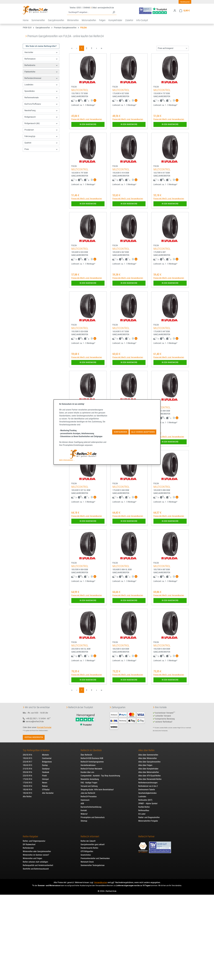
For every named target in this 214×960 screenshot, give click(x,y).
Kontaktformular (44, 727)
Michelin (45, 755)
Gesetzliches (86, 855)
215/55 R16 (27, 769)
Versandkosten (100, 882)
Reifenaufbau (143, 810)
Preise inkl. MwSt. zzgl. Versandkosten (86, 119)
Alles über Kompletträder (148, 769)
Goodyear (46, 769)
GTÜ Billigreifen (87, 851)
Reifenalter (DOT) (145, 800)
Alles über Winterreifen (147, 758)
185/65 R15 (27, 765)
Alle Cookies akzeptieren (143, 432)
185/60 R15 (27, 793)
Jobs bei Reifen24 (88, 793)
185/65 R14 (27, 786)
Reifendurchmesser (32, 78)
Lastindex (142, 796)
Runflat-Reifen (144, 807)
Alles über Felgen (145, 765)
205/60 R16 (27, 772)
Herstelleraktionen (88, 765)
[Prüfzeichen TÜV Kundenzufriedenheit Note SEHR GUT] (160, 846)
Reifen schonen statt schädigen (35, 862)
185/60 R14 (27, 789)
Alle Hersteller (48, 793)
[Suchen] (114, 12)
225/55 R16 (27, 775)
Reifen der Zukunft (88, 841)
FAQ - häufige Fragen (89, 782)
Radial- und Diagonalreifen (149, 817)
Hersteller (28, 52)
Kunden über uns (87, 772)
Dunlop (45, 765)
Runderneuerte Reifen (89, 848)
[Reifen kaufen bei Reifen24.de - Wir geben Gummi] (35, 10)
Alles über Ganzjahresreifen (149, 762)
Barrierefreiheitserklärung (91, 807)
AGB (82, 803)
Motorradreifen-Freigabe (148, 821)
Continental (46, 758)
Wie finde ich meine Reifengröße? (41, 46)
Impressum (85, 800)
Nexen (44, 782)
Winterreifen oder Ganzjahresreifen (37, 851)
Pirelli (44, 775)
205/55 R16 (27, 755)
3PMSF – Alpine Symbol (147, 803)
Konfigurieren (120, 432)
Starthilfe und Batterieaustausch (36, 869)
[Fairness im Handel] (143, 846)
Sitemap (84, 821)
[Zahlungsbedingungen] (127, 720)
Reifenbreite (29, 65)
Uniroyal (45, 779)
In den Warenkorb (88, 124)
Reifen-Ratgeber (30, 836)
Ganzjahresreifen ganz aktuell (93, 844)
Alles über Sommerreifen (148, 755)
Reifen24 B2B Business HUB (92, 758)
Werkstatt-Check (87, 862)
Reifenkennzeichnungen (148, 782)
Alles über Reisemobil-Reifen (149, 779)
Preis (26, 149)
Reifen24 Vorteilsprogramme (92, 762)
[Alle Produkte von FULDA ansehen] (88, 82)
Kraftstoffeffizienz (32, 104)
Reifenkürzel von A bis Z (148, 786)
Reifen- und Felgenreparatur (34, 841)
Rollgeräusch (30, 117)
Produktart (29, 130)
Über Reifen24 (86, 755)
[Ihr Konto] (175, 10)
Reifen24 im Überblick (91, 750)
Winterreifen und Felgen (32, 858)
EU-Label (141, 814)
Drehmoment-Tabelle (146, 789)
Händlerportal (185, 2)
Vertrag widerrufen (33, 737)
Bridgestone (47, 762)
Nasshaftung (30, 110)
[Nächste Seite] (96, 48)
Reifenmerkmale (31, 97)
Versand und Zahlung (89, 786)
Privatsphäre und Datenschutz (93, 817)
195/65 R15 (27, 758)
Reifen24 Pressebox (89, 796)
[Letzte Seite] (101, 48)
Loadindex (28, 84)
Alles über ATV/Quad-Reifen (149, 775)
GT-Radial (46, 789)
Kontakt (84, 810)
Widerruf (84, 814)
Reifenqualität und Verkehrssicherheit (38, 865)
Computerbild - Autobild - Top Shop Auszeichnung (100, 775)
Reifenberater (28, 848)
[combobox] (89, 12)
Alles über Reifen (146, 750)
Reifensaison (30, 59)
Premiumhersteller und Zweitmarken (95, 858)
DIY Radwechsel (29, 844)
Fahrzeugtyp (29, 136)
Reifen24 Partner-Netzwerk (91, 769)
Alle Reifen (27, 796)
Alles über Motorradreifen (148, 772)
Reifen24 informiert (90, 836)
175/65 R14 (27, 779)
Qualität (27, 143)
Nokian (45, 786)
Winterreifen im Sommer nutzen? (36, 855)
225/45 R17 (27, 762)
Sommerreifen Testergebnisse (93, 865)
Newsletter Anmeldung (90, 779)
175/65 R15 (27, 782)
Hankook (45, 772)
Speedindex (29, 91)
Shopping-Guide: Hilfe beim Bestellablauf (97, 789)
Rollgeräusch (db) (32, 123)
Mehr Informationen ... (67, 460)
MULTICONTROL (79, 90)
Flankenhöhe (29, 72)
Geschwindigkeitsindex (147, 793)
